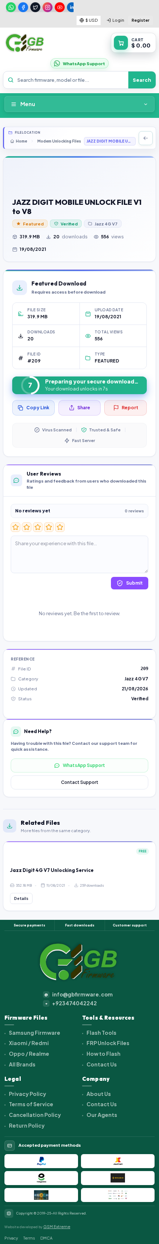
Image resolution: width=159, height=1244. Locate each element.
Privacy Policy (27, 1093)
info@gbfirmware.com (78, 994)
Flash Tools (101, 1032)
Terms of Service (30, 1104)
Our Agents (101, 1114)
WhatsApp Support (84, 765)
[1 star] (15, 527)
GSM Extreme (56, 1226)
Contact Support (79, 782)
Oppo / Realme (28, 1053)
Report (130, 407)
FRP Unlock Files (107, 1043)
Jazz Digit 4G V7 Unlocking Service (52, 870)
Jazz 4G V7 (106, 223)
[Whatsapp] (11, 7)
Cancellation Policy (34, 1114)
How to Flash (103, 1053)
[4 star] (49, 527)
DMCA (46, 1238)
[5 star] (60, 527)
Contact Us (101, 1064)
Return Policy (26, 1125)
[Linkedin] (72, 7)
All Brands (21, 1064)
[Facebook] (23, 7)
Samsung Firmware (34, 1032)
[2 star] (26, 527)
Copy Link (37, 407)
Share (83, 407)
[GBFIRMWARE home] (24, 43)
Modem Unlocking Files (59, 141)
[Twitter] (35, 7)
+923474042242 (71, 1003)
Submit (134, 583)
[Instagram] (48, 7)
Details (21, 898)
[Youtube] (60, 7)
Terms (29, 1238)
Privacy (11, 1238)
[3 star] (38, 527)
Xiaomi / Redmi (28, 1043)
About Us (98, 1093)
